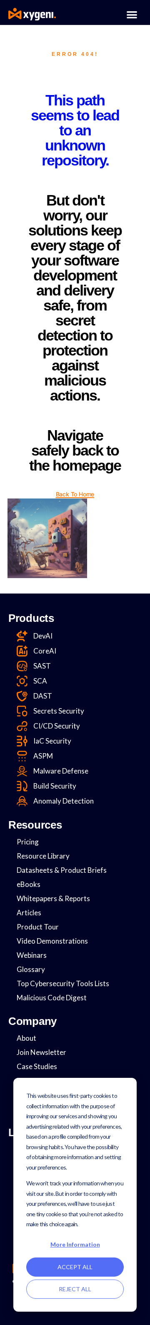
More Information (75, 1244)
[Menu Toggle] (132, 14)
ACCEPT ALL (75, 1266)
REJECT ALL (75, 1288)
